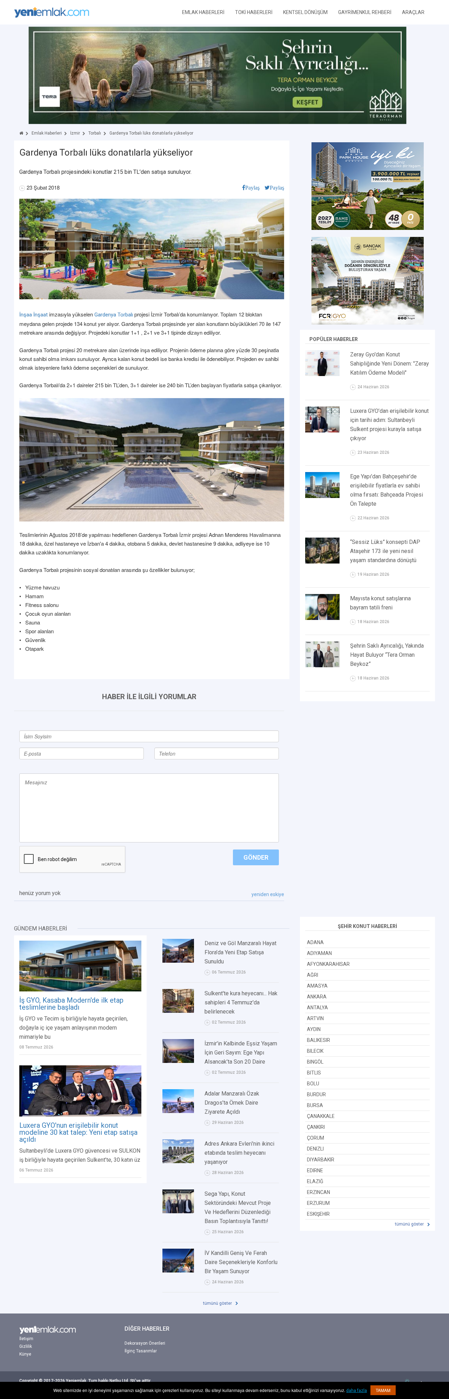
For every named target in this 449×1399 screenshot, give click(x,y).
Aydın (314, 1029)
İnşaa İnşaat (33, 315)
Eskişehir (318, 1214)
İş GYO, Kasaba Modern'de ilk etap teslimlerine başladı (71, 1003)
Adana (315, 942)
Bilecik (315, 1051)
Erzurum (318, 1203)
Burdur (316, 1094)
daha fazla (356, 1390)
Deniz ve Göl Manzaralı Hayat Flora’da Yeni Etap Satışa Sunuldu (240, 952)
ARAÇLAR (413, 12)
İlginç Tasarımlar (141, 1351)
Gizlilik (25, 1346)
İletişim (26, 1338)
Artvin (315, 1018)
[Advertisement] (367, 810)
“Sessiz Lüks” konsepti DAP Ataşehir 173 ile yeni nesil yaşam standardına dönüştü (385, 551)
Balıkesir (318, 1040)
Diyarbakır (320, 1159)
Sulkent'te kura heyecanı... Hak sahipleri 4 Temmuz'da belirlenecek (241, 1002)
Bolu (313, 1083)
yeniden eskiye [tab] (268, 894)
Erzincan (318, 1192)
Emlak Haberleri (47, 133)
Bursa (315, 1105)
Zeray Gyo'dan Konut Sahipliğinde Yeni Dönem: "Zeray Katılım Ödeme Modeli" (389, 363)
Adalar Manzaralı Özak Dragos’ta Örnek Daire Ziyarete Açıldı (232, 1102)
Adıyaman (319, 953)
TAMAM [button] (383, 1390)
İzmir (75, 133)
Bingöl (315, 1062)
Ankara (317, 996)
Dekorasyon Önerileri (145, 1343)
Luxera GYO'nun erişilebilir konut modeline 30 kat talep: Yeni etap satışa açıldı (78, 1132)
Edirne (315, 1170)
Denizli (315, 1149)
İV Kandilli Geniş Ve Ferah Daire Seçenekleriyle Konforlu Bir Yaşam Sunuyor (241, 1262)
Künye (25, 1354)
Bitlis (314, 1073)
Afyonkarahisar (328, 964)
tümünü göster (218, 1303)
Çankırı (316, 1127)
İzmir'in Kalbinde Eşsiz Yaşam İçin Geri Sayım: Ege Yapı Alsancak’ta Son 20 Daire (241, 1052)
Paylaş (252, 187)
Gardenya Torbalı (113, 315)
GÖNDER (255, 857)
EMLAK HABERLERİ (203, 12)
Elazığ (315, 1181)
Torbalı (94, 133)
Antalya (317, 1007)
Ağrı (312, 975)
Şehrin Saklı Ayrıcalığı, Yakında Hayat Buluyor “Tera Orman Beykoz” (387, 654)
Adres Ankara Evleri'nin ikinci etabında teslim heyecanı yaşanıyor (239, 1152)
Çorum (315, 1138)
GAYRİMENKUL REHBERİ (364, 12)
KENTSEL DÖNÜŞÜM (305, 12)
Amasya (317, 986)
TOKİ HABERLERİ (254, 12)
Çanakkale (321, 1116)
